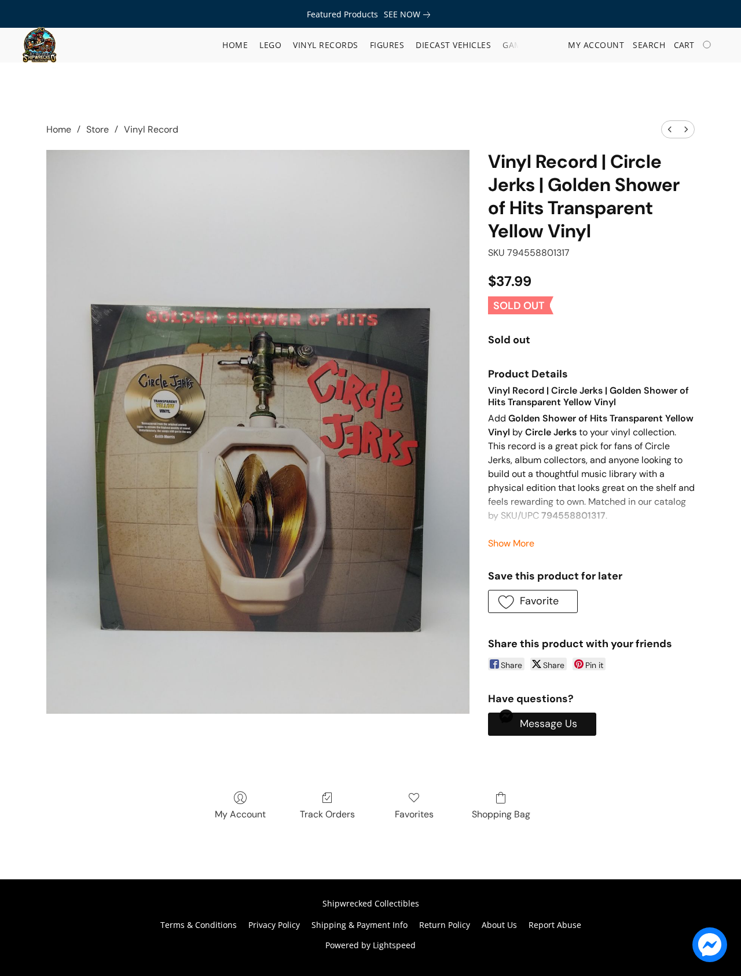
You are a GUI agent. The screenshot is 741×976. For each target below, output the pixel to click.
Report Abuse (555, 924)
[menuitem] (670, 129)
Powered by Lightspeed (370, 945)
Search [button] (649, 44)
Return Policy (444, 924)
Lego (270, 44)
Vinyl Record (151, 129)
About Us (499, 924)
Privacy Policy (274, 924)
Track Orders (327, 814)
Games (517, 44)
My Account (240, 814)
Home (235, 44)
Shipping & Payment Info (359, 924)
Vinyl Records (325, 44)
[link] (409, 14)
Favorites (414, 814)
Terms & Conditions (198, 924)
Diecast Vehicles (453, 44)
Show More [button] (511, 543)
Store (97, 129)
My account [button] (596, 44)
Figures (387, 44)
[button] (39, 45)
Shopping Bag (501, 814)
